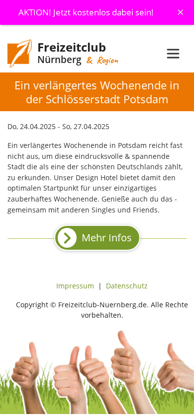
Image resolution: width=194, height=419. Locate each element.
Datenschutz (127, 285)
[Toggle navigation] (173, 53)
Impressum (75, 285)
